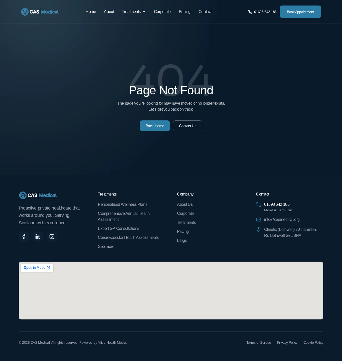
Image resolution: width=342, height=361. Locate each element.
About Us (185, 204)
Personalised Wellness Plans (122, 204)
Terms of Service (258, 342)
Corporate (185, 213)
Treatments (186, 222)
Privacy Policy (287, 342)
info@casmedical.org (282, 219)
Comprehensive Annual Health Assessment (123, 216)
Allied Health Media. (112, 342)
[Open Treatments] (144, 12)
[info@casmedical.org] (258, 219)
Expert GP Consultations (118, 228)
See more (106, 246)
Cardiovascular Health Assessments (128, 237)
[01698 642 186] (258, 204)
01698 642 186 (276, 204)
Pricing (183, 231)
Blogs (182, 240)
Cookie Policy (313, 342)
